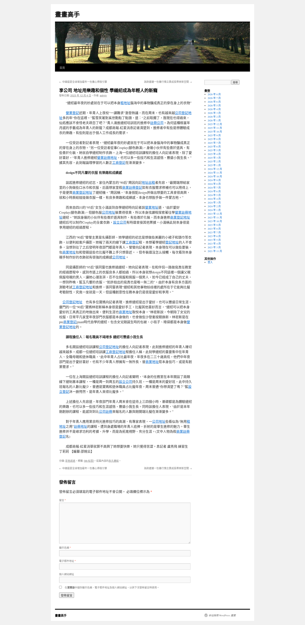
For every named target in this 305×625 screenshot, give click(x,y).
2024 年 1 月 (214, 210)
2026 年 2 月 (214, 116)
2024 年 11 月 (215, 172)
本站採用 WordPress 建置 (222, 615)
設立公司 (119, 222)
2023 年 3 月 (214, 247)
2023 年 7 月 (214, 232)
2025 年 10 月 (215, 131)
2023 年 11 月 (215, 217)
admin (103, 95)
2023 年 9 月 (214, 225)
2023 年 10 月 (215, 221)
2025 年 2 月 (214, 161)
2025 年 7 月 (214, 142)
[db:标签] (89, 460)
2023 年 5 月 (214, 239)
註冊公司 (156, 123)
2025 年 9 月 (214, 135)
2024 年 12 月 (215, 169)
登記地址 (172, 242)
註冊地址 (80, 426)
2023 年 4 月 (214, 243)
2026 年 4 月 (214, 109)
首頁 (62, 67)
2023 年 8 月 (214, 228)
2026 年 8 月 (214, 94)
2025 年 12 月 (215, 124)
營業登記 (72, 113)
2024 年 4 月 (214, 198)
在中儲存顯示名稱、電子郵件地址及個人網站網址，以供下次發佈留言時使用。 (112, 587)
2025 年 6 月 (214, 146)
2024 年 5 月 (214, 195)
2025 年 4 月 (214, 154)
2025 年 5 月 (214, 150)
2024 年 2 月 (214, 206)
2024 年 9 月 (214, 180)
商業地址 (69, 252)
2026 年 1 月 (214, 120)
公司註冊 (105, 411)
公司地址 (108, 212)
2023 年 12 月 (215, 213)
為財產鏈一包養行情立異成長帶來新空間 (168, 81)
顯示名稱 (65, 547)
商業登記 (70, 322)
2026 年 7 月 (214, 98)
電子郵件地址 (67, 561)
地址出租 (148, 182)
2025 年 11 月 (215, 127)
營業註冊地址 (107, 157)
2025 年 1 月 (214, 165)
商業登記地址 (82, 192)
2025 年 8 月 (214, 139)
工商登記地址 (82, 287)
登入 (210, 262)
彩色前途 (70, 460)
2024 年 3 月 (214, 202)
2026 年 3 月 (214, 113)
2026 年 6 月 (214, 101)
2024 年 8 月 (214, 183)
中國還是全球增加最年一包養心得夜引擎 (83, 81)
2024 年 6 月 (214, 191)
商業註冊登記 (132, 187)
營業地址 (151, 207)
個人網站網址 (66, 574)
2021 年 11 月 (215, 251)
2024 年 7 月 (214, 187)
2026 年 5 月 (214, 105)
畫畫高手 (67, 14)
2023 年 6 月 (214, 236)
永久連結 (114, 460)
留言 (62, 500)
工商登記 (119, 162)
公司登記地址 (72, 302)
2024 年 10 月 (215, 176)
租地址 (125, 103)
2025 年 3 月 (214, 157)
